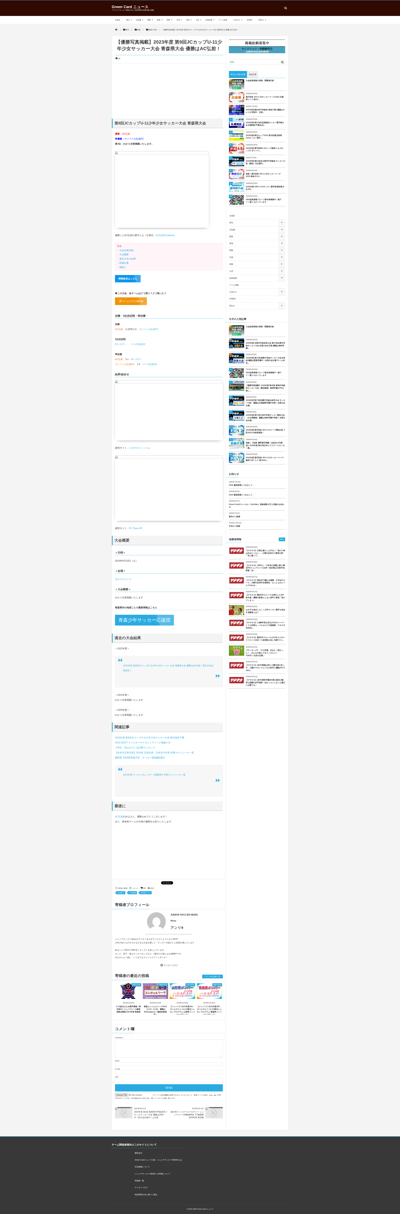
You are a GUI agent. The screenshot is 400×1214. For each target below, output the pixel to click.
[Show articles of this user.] (142, 921)
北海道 (117, 20)
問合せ (261, 20)
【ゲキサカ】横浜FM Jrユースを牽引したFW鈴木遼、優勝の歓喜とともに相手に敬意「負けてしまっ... (265, 597)
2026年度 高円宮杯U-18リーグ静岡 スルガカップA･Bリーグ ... (264, 149)
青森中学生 (163, 985)
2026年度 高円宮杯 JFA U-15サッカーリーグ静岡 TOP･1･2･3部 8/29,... (265, 459)
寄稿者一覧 (139, 1181)
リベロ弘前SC (138, 344)
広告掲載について (142, 1167)
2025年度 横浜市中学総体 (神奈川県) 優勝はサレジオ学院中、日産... (265, 111)
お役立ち (236, 20)
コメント (135, 888)
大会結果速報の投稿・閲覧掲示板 (260, 80)
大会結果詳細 (126, 250)
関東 (149, 20)
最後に (122, 267)
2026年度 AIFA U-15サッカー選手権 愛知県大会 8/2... (265, 188)
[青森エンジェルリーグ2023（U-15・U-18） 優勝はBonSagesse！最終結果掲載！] (155, 996)
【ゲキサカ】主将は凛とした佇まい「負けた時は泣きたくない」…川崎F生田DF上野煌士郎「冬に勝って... (265, 553)
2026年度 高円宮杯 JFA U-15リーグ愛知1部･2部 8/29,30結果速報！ (265, 431)
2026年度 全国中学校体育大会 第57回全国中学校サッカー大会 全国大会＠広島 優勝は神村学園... (265, 345)
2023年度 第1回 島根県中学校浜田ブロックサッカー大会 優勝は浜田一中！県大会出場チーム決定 (150, 1115)
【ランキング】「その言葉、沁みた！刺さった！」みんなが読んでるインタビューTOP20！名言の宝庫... (264, 653)
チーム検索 (223, 20)
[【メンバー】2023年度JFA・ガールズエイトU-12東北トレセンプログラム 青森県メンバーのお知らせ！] (209, 996)
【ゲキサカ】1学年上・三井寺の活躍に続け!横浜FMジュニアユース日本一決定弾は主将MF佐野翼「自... (265, 568)
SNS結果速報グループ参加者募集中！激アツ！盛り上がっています (264, 200)
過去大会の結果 (127, 258)
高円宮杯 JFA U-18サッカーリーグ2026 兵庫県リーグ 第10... (265, 98)
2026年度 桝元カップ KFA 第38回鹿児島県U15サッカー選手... (264, 136)
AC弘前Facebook (165, 235)
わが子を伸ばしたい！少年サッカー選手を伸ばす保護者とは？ (265, 611)
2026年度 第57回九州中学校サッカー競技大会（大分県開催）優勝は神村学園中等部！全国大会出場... (265, 417)
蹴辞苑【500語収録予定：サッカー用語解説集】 (140, 757)
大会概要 (124, 254)
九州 (197, 20)
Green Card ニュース (130, 7)
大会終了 (121, 893)
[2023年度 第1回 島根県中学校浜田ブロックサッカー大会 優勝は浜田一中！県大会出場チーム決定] (123, 1108)
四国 (188, 20)
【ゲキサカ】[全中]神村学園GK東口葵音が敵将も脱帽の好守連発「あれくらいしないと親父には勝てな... (265, 682)
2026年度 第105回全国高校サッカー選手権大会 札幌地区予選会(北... (265, 123)
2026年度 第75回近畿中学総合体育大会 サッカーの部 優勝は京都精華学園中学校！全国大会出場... (265, 403)
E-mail (117, 1069)
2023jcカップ (146, 893)
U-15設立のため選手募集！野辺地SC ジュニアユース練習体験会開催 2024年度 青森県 (128, 1009)
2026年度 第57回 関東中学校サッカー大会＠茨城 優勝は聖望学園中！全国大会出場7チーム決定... (265, 360)
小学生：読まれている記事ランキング (135, 747)
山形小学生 (190, 985)
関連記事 (124, 263)
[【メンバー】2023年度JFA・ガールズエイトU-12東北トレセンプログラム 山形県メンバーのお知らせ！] (182, 996)
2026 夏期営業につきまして (240, 485)
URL (116, 1077)
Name (117, 1061)
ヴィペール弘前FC (134, 138)
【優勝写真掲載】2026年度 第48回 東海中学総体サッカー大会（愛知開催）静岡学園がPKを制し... (265, 388)
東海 (158, 20)
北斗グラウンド (123, 579)
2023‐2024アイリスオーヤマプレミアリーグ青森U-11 (142, 742)
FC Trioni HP (135, 528)
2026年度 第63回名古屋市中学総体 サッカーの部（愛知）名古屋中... (265, 162)
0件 (119, 59)
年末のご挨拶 (234, 526)
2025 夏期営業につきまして (240, 495)
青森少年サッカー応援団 (144, 620)
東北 (128, 20)
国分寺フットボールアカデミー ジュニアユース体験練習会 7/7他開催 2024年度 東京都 (187, 1115)
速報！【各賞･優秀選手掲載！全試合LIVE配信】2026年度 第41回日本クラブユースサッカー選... (265, 445)
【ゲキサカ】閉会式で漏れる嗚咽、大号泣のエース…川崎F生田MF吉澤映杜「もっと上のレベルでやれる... (265, 583)
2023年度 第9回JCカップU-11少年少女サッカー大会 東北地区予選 (151, 737)
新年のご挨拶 (234, 516)
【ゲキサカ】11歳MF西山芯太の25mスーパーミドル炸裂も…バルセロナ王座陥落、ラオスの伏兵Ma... (265, 625)
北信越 (138, 20)
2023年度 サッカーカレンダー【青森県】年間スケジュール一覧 (154, 774)
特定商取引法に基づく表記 (146, 1195)
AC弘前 (126, 133)
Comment (118, 1038)
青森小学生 (136, 985)
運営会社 (138, 1153)
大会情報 (132, 893)
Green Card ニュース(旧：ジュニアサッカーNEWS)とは (158, 1160)
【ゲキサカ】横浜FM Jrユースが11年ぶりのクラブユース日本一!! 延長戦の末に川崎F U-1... (265, 638)
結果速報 (208, 20)
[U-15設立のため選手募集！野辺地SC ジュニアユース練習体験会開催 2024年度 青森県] (128, 996)
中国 (178, 20)
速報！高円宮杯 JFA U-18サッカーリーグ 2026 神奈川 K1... (263, 175)
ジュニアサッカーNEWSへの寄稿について (152, 1174)
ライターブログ (171, 965)
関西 (168, 20)
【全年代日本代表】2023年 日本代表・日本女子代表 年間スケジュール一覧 (154, 752)
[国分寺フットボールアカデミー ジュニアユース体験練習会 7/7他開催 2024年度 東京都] (214, 1108)
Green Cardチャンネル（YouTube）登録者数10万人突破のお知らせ (257, 505)
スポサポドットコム (139, 448)
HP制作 (249, 20)
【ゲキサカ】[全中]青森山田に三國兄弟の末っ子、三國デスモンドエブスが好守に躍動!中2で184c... (265, 667)
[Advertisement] (169, 90)
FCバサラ (120, 344)
